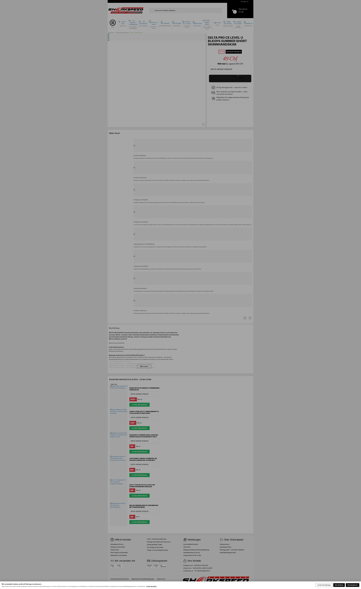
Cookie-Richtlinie (151, 586)
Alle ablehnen (339, 585)
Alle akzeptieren (353, 585)
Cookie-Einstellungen (324, 585)
